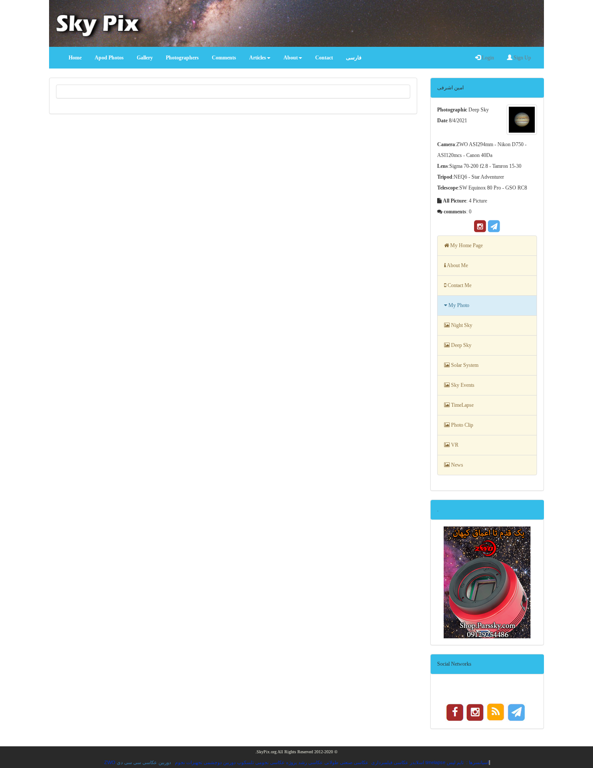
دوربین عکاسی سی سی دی (144, 762)
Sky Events (462, 385)
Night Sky (461, 325)
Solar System (464, 365)
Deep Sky (460, 345)
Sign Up (521, 58)
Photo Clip (461, 425)
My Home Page (466, 245)
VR (454, 445)
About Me (457, 265)
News (456, 465)
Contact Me (458, 285)
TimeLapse (462, 405)
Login (487, 58)
